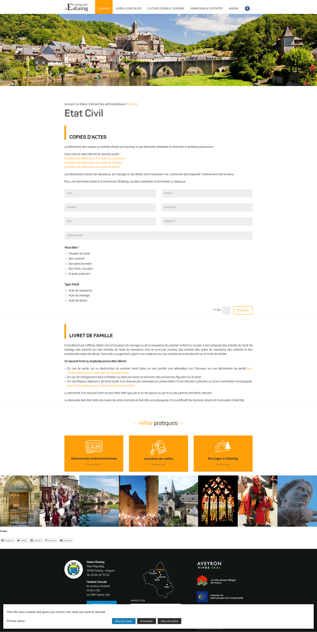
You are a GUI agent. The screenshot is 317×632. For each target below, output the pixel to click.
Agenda (234, 8)
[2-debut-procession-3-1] (59, 526)
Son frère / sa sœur (81, 268)
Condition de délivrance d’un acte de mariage (93, 163)
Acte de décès (78, 300)
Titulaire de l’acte (79, 253)
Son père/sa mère (80, 264)
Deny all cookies (169, 621)
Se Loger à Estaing (223, 458)
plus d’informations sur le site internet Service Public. (101, 386)
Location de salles (158, 459)
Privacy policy (16, 621)
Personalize (147, 621)
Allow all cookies (123, 621)
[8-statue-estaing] (297, 526)
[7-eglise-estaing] (178, 526)
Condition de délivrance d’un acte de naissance (94, 158)
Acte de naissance (80, 290)
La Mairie (104, 8)
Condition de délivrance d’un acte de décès (92, 167)
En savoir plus (94, 464)
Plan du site (217, 630)
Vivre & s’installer (128, 8)
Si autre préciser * (80, 274)
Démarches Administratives (94, 458)
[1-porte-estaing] (20, 526)
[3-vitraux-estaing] (218, 526)
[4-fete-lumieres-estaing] (138, 526)
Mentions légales (204, 630)
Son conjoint (77, 258)
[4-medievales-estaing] (257, 526)
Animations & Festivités (207, 8)
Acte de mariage (79, 295)
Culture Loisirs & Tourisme (165, 8)
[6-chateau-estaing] (99, 526)
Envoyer (243, 310)
